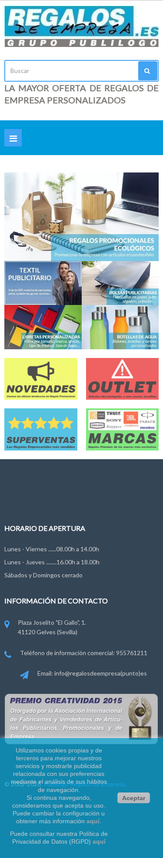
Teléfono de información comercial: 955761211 (83, 652)
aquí (93, 821)
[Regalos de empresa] (81, 26)
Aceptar (133, 798)
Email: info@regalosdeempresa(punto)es (92, 673)
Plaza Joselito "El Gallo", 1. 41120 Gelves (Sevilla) (52, 627)
